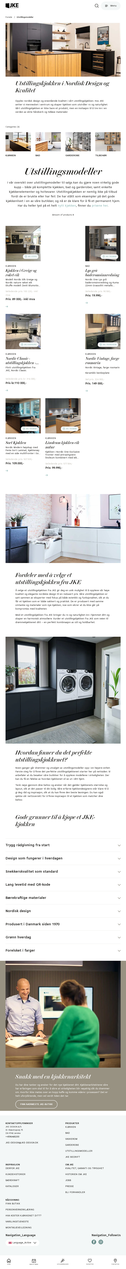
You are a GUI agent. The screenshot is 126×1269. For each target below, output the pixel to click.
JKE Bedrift (72, 1157)
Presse (69, 1186)
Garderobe (72, 1145)
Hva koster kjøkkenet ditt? (23, 1215)
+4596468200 (12, 1137)
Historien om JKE (76, 1174)
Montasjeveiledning (19, 1227)
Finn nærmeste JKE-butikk (36, 1104)
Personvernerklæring (20, 1209)
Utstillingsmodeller (78, 1151)
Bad (67, 1133)
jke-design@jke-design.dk (22, 1143)
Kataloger (12, 1186)
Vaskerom (71, 1139)
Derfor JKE (13, 1168)
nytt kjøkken (67, 205)
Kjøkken (70, 1127)
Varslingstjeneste (17, 1221)
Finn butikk (13, 1204)
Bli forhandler (75, 1192)
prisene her (100, 205)
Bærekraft (12, 1180)
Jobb (68, 1180)
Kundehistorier (15, 1174)
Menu (113, 6)
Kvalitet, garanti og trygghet (84, 1168)
